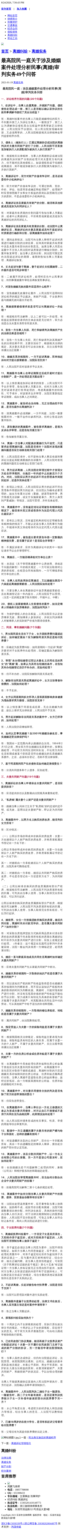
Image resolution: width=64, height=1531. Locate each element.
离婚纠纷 (12, 35)
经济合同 (12, 28)
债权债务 (12, 32)
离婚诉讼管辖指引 (21, 1443)
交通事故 (12, 25)
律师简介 (12, 18)
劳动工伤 (12, 38)
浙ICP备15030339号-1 (13, 1523)
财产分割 (6, 1466)
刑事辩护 (12, 22)
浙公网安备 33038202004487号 (41, 1523)
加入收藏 (22, 8)
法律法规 (6, 1457)
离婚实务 (39, 51)
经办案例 (6, 1471)
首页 (5, 51)
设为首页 (6, 8)
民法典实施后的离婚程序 (42, 1437)
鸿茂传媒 (16, 1526)
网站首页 (12, 15)
